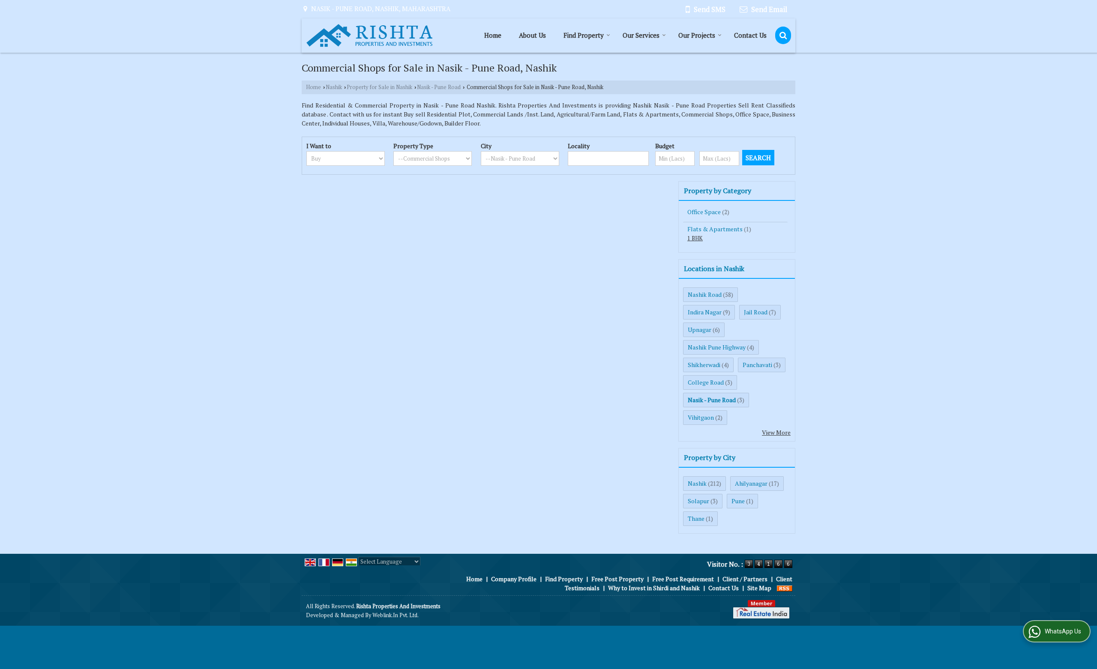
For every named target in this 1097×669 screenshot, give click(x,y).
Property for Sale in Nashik (379, 87)
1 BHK (695, 238)
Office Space (704, 212)
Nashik (334, 87)
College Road (706, 382)
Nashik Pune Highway (717, 347)
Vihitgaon (701, 417)
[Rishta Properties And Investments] (369, 36)
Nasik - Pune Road (439, 87)
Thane (696, 518)
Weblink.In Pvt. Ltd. (395, 615)
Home (492, 35)
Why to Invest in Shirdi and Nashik (654, 588)
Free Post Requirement (683, 579)
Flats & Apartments (715, 229)
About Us (532, 35)
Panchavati (757, 365)
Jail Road (755, 312)
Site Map (759, 588)
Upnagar (699, 330)
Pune (738, 501)
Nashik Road (705, 294)
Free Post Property (617, 579)
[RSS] (784, 588)
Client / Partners (744, 579)
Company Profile (514, 579)
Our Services (641, 35)
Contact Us (750, 35)
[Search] (783, 35)
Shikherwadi (704, 365)
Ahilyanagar (751, 483)
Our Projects (696, 35)
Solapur (698, 501)
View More (776, 432)
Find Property (583, 35)
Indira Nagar (705, 312)
